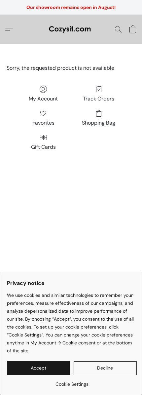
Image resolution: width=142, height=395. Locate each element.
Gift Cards (43, 146)
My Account (43, 98)
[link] (72, 381)
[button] (71, 29)
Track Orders (98, 98)
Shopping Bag (98, 122)
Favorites (43, 122)
